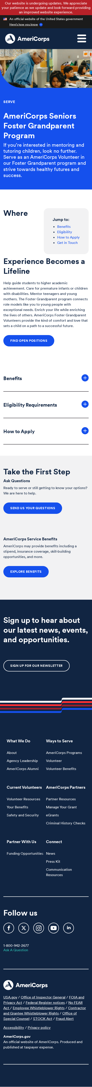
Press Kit (53, 861)
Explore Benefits (26, 572)
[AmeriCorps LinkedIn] (68, 930)
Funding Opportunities (25, 853)
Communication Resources (59, 872)
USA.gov (10, 997)
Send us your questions (32, 508)
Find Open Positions (28, 341)
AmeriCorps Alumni (23, 768)
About (12, 752)
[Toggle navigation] (84, 41)
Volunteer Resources (23, 799)
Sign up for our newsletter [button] (36, 666)
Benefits (64, 226)
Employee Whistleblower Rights (39, 1008)
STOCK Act (42, 1018)
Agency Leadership (22, 760)
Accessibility (13, 1027)
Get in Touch (67, 242)
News (50, 853)
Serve (9, 101)
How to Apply (68, 237)
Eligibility (64, 232)
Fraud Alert (65, 1018)
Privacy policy (39, 1027)
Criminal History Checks (65, 823)
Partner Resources (61, 799)
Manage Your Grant (61, 807)
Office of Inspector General (43, 997)
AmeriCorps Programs (64, 752)
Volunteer (54, 760)
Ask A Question (15, 950)
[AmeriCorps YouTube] (54, 930)
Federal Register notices (45, 1002)
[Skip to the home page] (27, 38)
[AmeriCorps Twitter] (24, 930)
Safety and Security (23, 815)
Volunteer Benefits (61, 768)
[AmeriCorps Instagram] (39, 930)
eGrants (52, 815)
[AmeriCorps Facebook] (9, 930)
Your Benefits (17, 807)
